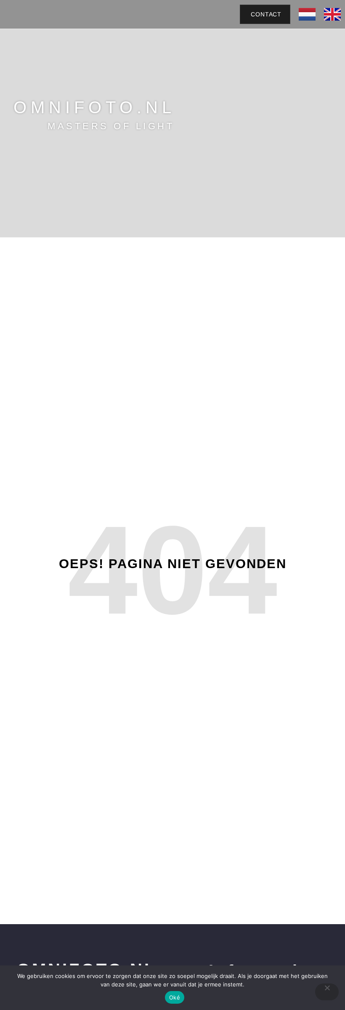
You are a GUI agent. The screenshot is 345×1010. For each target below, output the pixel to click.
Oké (174, 997)
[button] (210, 14)
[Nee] (327, 991)
